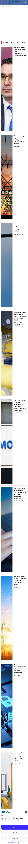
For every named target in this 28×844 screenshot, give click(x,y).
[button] (26, 812)
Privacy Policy (17, 842)
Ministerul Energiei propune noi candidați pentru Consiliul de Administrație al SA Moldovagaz (20, 405)
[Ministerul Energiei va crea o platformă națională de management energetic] (6, 618)
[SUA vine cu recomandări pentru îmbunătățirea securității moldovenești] (6, 706)
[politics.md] (14, 2)
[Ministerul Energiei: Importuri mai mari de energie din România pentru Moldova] (6, 177)
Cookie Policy (10, 842)
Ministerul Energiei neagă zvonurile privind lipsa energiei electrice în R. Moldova (20, 228)
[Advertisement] (14, 24)
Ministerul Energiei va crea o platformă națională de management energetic (20, 581)
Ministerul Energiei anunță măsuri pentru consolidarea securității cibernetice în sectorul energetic (20, 493)
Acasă (2, 6)
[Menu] (2, 2)
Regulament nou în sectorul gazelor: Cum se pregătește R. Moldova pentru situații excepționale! (20, 317)
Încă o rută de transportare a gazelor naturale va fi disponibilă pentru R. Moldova (20, 757)
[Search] (26, 2)
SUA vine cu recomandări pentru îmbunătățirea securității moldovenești (20, 669)
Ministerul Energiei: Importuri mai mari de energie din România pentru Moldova (20, 140)
